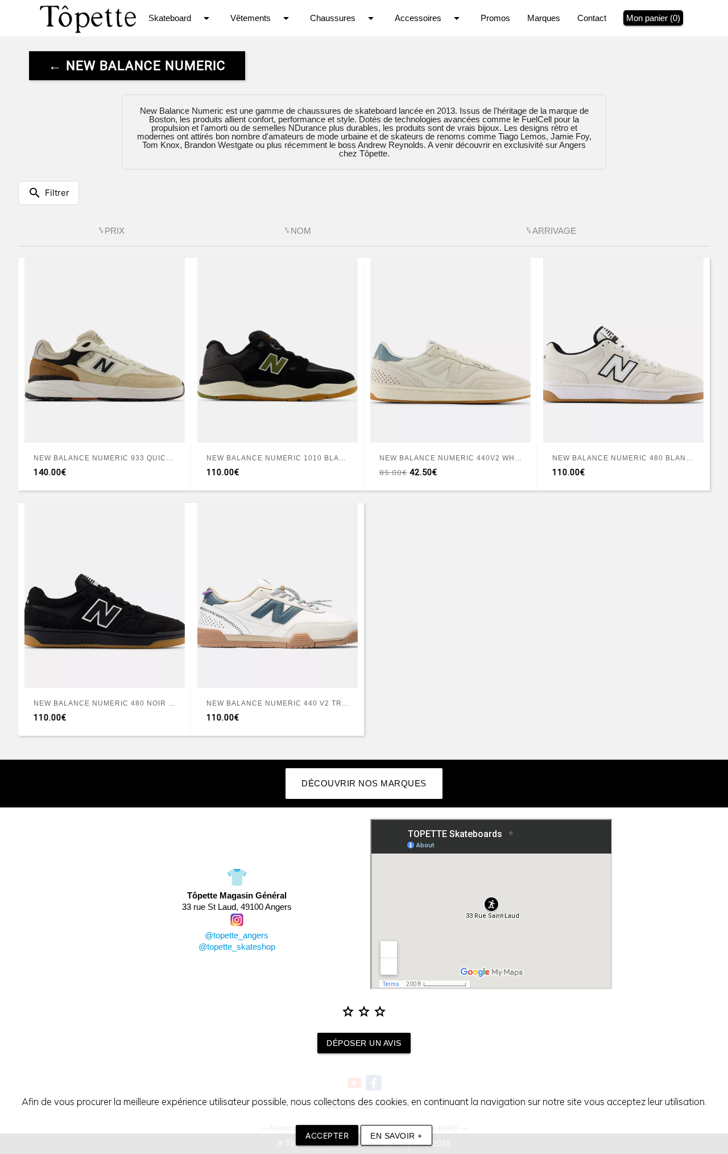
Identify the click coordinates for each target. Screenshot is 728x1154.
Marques (543, 18)
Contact (591, 18)
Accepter (327, 1135)
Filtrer (48, 193)
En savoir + (396, 1135)
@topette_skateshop (236, 946)
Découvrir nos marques (364, 783)
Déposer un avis (364, 1043)
